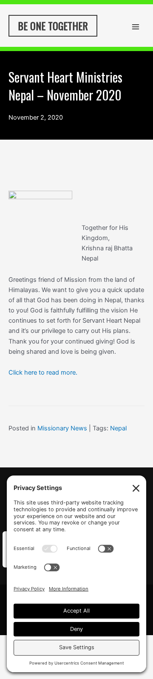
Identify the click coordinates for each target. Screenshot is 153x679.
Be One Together (53, 25)
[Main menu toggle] (135, 27)
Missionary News (62, 428)
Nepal (118, 428)
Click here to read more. (42, 372)
